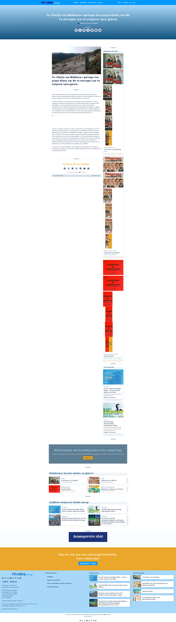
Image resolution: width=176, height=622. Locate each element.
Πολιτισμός (106, 386)
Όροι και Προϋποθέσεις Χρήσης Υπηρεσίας (59, 583)
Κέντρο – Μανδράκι (118, 358)
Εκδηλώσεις (83, 2)
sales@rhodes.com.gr (20, 605)
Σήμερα (76, 2)
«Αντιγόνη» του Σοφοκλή (112, 149)
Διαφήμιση (50, 576)
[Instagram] (121, 2)
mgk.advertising (15, 587)
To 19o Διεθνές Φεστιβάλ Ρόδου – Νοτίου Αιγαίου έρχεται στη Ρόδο (112, 390)
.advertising (107, 614)
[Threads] (129, 2)
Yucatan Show (109, 356)
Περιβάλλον (95, 23)
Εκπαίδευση (83, 23)
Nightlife (106, 358)
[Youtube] (125, 2)
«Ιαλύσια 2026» (147, 591)
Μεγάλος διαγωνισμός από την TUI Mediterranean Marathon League (74, 519)
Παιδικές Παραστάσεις (109, 487)
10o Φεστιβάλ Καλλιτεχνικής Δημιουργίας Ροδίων (111, 423)
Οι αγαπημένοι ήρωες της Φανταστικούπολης (151, 598)
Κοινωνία (89, 23)
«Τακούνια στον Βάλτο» (112, 253)
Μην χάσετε (110, 138)
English (99, 2)
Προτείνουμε (110, 344)
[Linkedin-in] (132, 2)
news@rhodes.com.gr (32, 604)
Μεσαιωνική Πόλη (112, 254)
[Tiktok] (127, 2)
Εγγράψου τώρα (88, 458)
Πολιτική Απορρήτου (53, 586)
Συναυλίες (110, 358)
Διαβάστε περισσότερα (110, 397)
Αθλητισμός (64, 516)
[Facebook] (118, 2)
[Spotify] (134, 2)
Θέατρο (105, 151)
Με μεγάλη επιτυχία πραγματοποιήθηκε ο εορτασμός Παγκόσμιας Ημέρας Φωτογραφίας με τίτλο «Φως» (113, 521)
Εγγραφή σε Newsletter (53, 580)
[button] (76, 30)
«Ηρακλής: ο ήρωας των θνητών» (112, 489)
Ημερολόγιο (92, 2)
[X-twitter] (123, 2)
